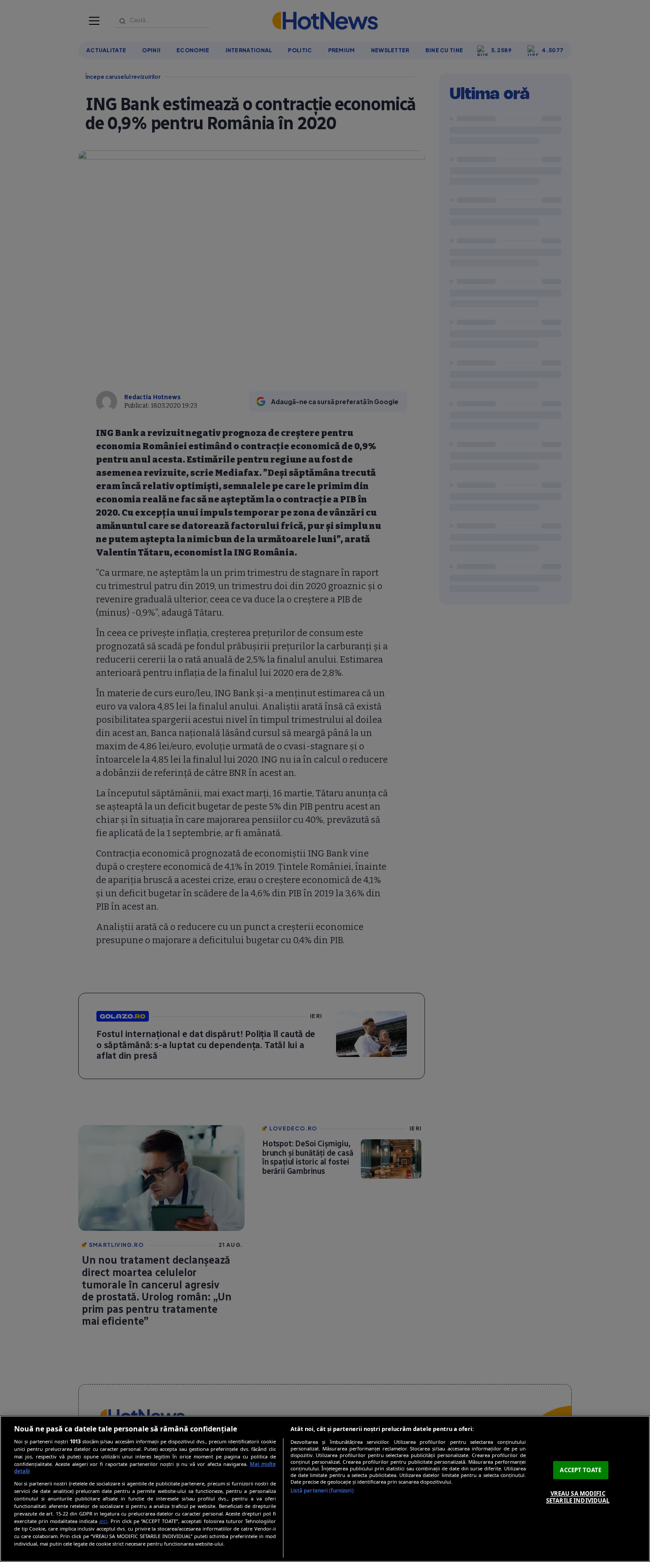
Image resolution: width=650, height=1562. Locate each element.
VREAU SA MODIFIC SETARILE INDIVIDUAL (577, 1496)
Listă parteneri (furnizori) (322, 1490)
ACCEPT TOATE (580, 1470)
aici (103, 1521)
